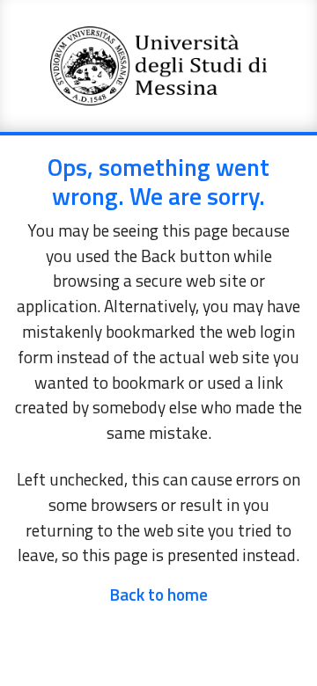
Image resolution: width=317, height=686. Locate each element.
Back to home (158, 594)
